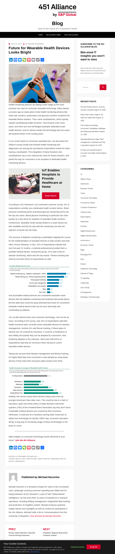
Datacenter (85, 221)
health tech (20, 459)
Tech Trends (85, 288)
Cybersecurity (86, 212)
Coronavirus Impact (88, 203)
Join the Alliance (71, 35)
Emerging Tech (86, 254)
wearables (20, 461)
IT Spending (85, 278)
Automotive (85, 184)
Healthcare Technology (89, 269)
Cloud (83, 193)
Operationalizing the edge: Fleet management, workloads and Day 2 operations (93, 142)
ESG (82, 259)
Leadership (85, 283)
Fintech (83, 264)
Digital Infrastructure (88, 231)
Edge (82, 250)
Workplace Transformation (90, 297)
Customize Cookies (77, 547)
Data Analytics (86, 217)
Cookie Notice (34, 552)
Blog (57, 23)
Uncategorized (86, 292)
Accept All (93, 547)
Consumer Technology (27, 456)
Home (40, 35)
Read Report (50, 196)
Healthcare (32, 459)
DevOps (84, 226)
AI (81, 174)
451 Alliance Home (53, 35)
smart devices (44, 459)
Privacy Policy (99, 73)
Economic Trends (87, 245)
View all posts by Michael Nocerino (45, 516)
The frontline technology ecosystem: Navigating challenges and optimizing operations (93, 128)
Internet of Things (87, 273)
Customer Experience (89, 207)
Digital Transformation (88, 236)
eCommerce (85, 240)
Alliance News (86, 179)
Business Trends (87, 188)
